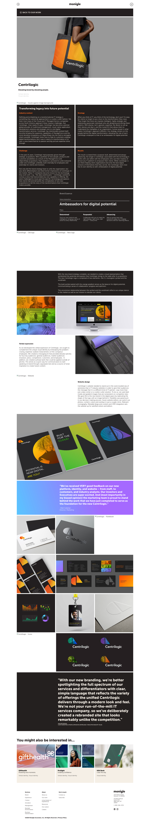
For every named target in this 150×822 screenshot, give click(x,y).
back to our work (32, 12)
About (44, 792)
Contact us (62, 795)
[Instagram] (117, 809)
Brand (26, 795)
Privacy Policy (62, 817)
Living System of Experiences (46, 801)
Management (29, 805)
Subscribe (62, 797)
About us (44, 795)
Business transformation (29, 813)
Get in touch (62, 792)
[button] (18, 4)
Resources (45, 804)
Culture (27, 800)
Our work (44, 797)
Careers (44, 809)
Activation (28, 803)
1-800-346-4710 (119, 805)
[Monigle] (75, 4)
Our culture (45, 807)
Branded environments (29, 809)
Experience (28, 797)
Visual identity (23, 96)
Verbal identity (23, 94)
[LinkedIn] (114, 809)
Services (27, 792)
